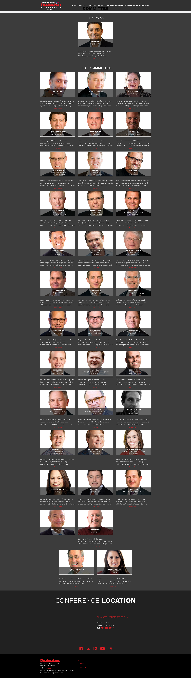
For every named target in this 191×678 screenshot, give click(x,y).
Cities (135, 5)
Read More (95, 59)
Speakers (92, 5)
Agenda (100, 5)
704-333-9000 (107, 628)
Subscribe (81, 664)
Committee (109, 5)
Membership (144, 5)
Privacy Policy (83, 667)
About (80, 660)
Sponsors (119, 5)
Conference (82, 5)
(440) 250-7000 (49, 668)
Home (74, 5)
